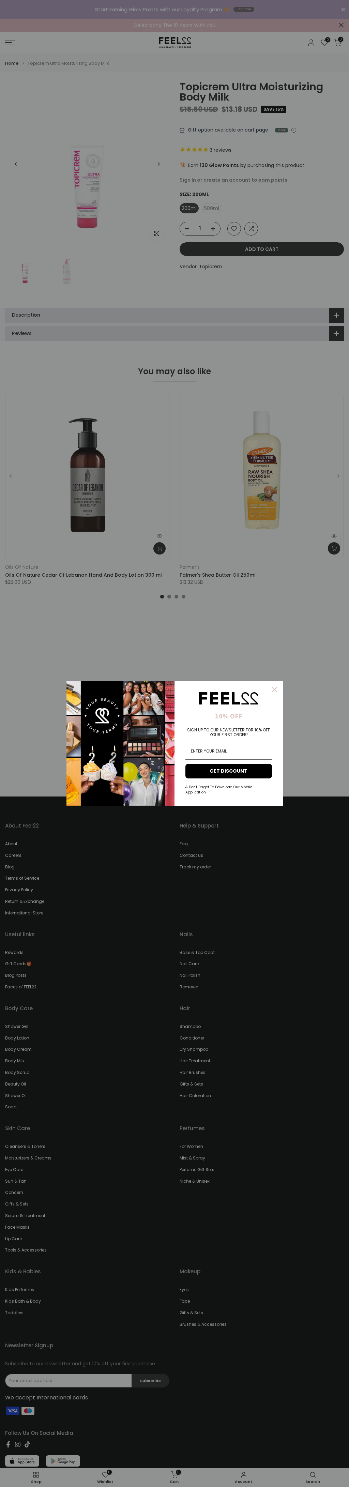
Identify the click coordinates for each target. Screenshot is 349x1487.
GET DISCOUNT (228, 771)
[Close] (275, 689)
